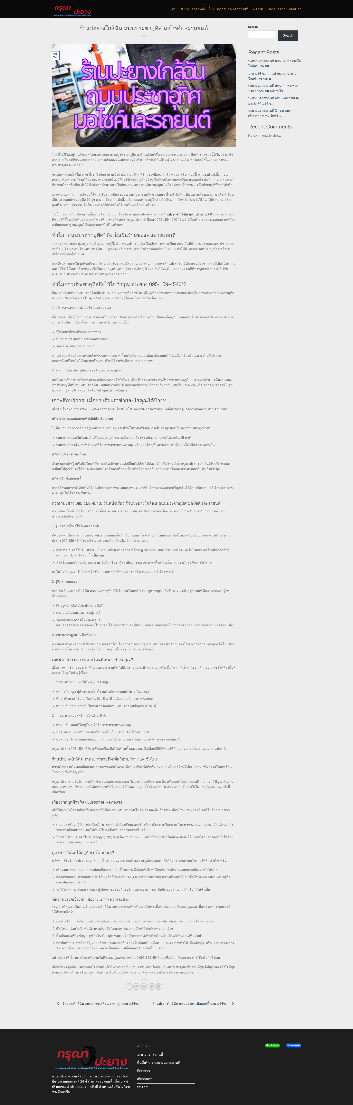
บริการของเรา (276, 9)
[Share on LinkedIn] (158, 986)
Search (253, 26)
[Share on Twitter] (136, 986)
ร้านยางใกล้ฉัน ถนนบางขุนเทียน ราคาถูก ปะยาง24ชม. (101, 1003)
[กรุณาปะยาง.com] (72, 9)
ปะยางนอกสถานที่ (193, 9)
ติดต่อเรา (295, 9)
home (173, 9)
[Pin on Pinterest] (151, 986)
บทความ (257, 9)
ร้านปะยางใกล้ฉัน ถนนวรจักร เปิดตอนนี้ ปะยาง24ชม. (191, 1003)
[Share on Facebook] (129, 986)
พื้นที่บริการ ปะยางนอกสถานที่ (228, 9)
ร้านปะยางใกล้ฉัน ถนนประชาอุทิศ (187, 214)
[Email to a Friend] (144, 986)
